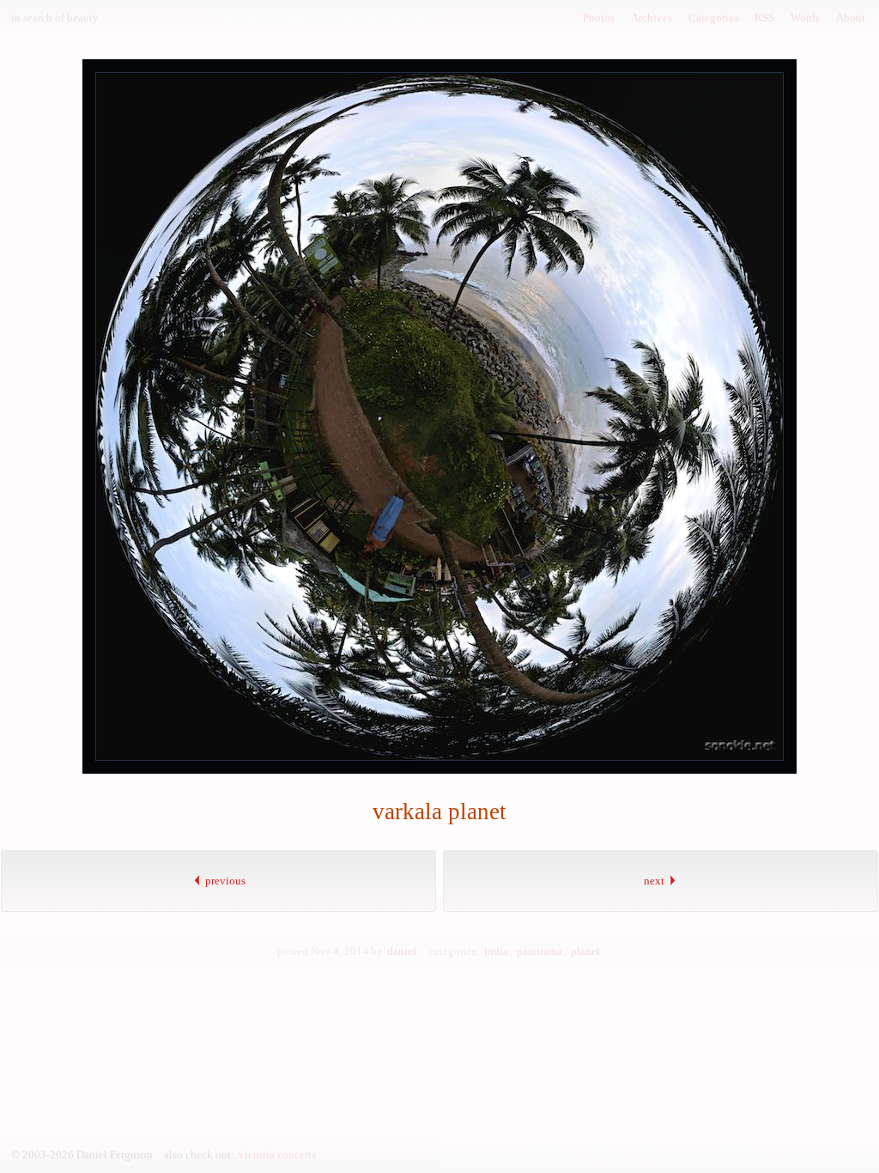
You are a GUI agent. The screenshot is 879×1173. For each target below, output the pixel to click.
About (850, 17)
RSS (764, 17)
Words (805, 17)
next (655, 880)
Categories (713, 17)
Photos (599, 17)
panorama (539, 951)
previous (224, 880)
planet (585, 951)
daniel (401, 951)
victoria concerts (277, 1154)
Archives (651, 17)
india (496, 951)
